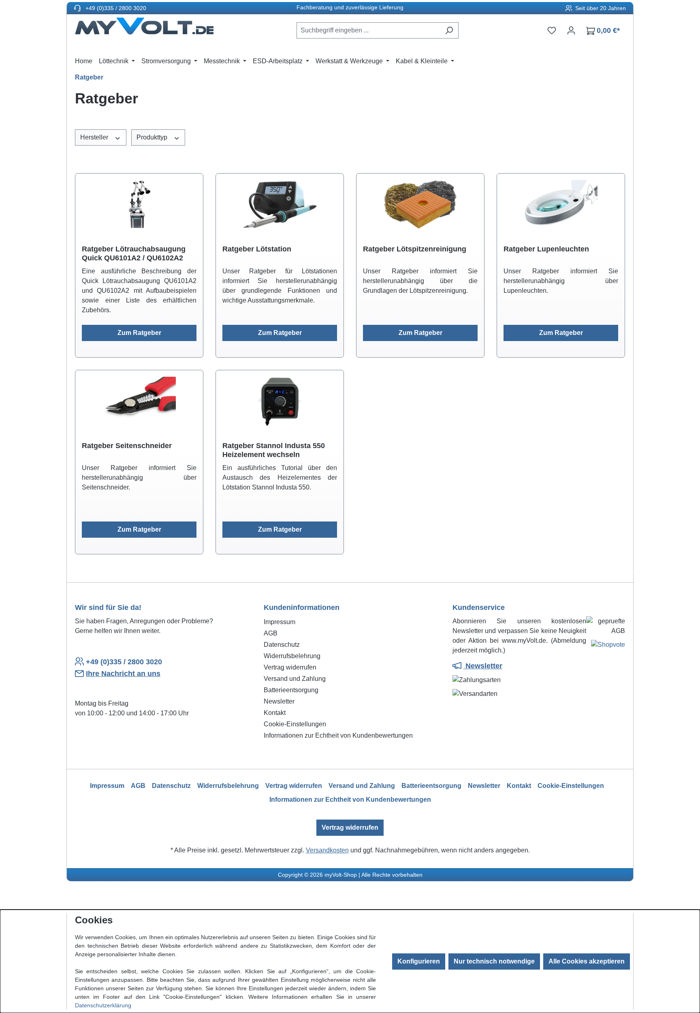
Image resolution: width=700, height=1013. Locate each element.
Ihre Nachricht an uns (123, 674)
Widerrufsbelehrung (292, 655)
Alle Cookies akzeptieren (586, 961)
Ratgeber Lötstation (256, 249)
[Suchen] (449, 30)
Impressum (279, 621)
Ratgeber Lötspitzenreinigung (414, 249)
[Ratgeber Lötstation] (279, 204)
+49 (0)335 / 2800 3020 (115, 8)
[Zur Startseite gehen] (144, 28)
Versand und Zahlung (295, 678)
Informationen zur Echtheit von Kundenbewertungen (338, 735)
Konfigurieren (418, 961)
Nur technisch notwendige (494, 961)
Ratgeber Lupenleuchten (546, 249)
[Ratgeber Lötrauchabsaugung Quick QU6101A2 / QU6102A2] (139, 204)
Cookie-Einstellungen (295, 724)
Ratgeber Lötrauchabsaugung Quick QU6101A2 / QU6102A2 (134, 253)
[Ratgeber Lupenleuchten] (561, 204)
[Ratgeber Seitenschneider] (139, 401)
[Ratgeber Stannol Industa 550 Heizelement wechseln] (279, 401)
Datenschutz (282, 644)
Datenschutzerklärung (103, 1005)
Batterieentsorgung (291, 690)
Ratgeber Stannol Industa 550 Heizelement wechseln (273, 450)
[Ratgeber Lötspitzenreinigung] (420, 204)
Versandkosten (327, 850)
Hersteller (95, 137)
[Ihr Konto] (571, 30)
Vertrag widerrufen (290, 667)
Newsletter (279, 701)
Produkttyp (153, 137)
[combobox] (368, 30)
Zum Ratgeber (139, 332)
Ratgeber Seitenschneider (127, 446)
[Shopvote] (608, 646)
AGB (270, 633)
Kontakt (275, 712)
